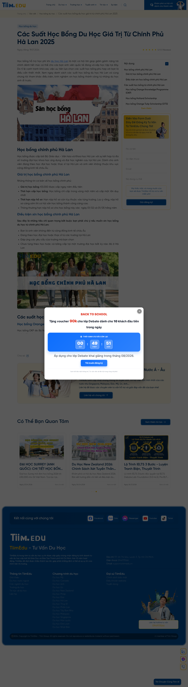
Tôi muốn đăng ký (94, 363)
